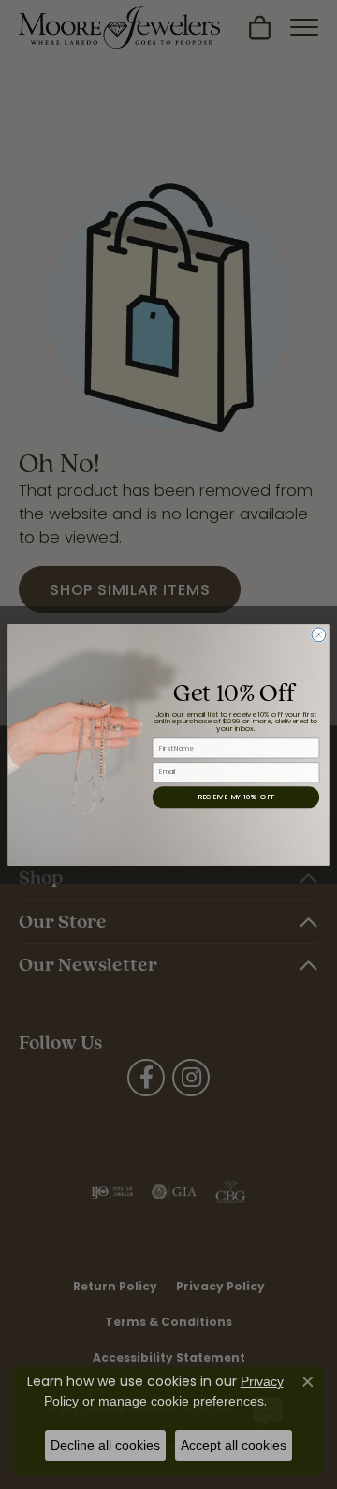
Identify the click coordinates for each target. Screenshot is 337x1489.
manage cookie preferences (181, 1400)
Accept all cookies (233, 1444)
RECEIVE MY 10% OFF (236, 796)
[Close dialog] (319, 634)
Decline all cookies (105, 1444)
